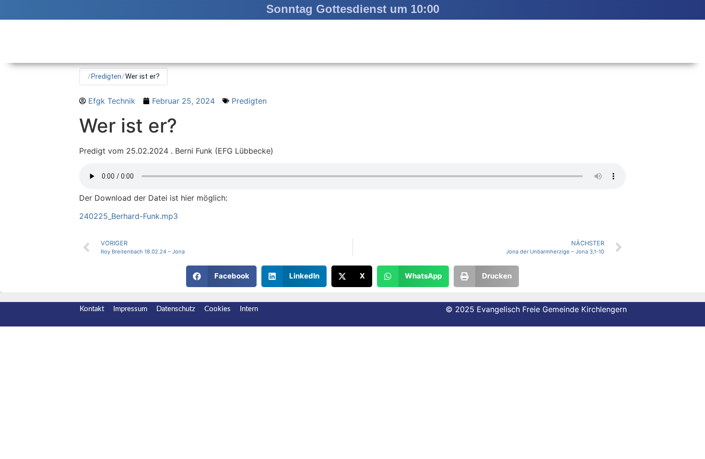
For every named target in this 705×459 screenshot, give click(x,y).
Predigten (106, 76)
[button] (221, 276)
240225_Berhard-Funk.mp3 (128, 216)
